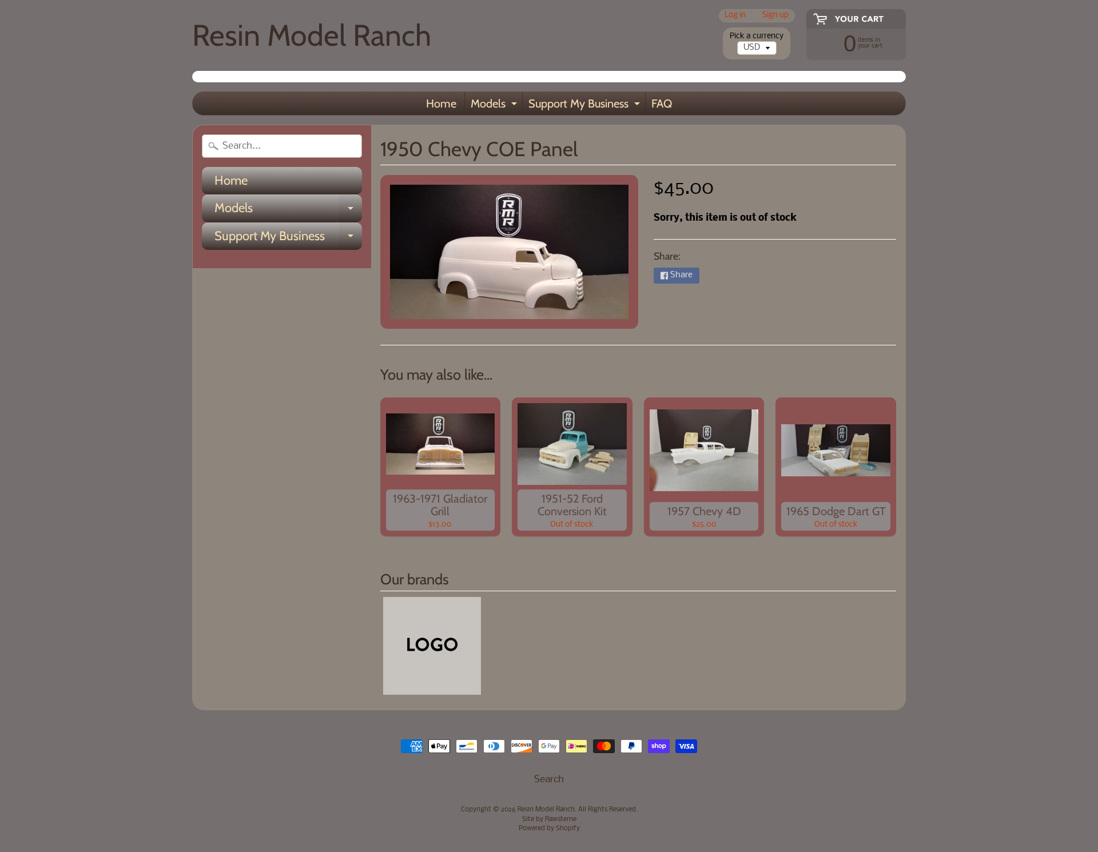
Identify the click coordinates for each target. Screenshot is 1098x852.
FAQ (661, 103)
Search (549, 779)
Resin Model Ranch (311, 35)
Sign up (775, 15)
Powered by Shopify (549, 828)
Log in (735, 15)
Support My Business (585, 106)
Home (441, 103)
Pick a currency (756, 36)
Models (495, 106)
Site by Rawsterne (549, 819)
